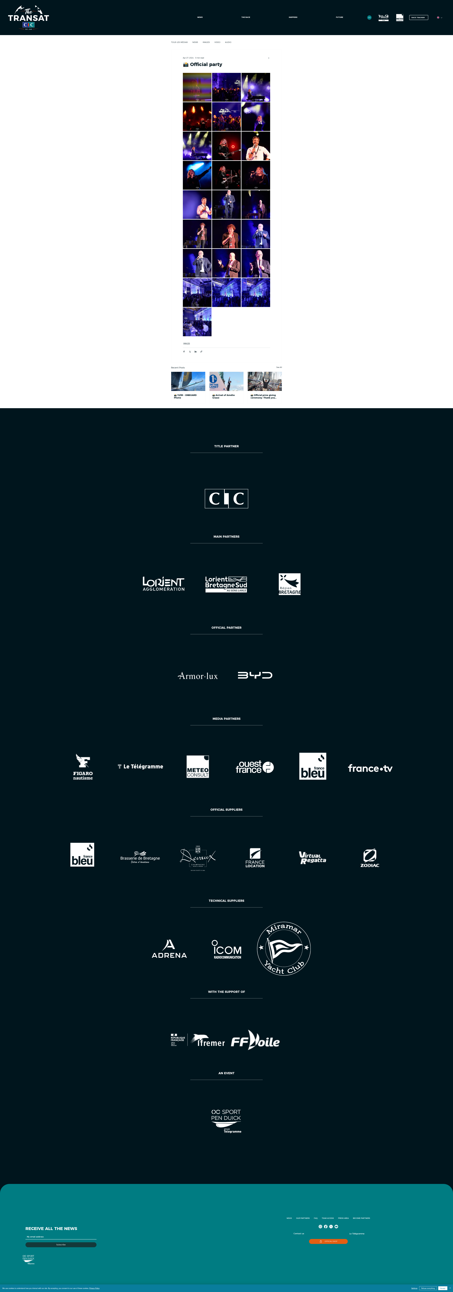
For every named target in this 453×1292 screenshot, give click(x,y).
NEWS (195, 42)
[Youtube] (336, 1226)
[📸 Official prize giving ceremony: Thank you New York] (265, 381)
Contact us (299, 1233)
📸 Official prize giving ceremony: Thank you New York (263, 396)
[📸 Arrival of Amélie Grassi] (227, 381)
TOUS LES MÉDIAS (179, 42)
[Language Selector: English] (439, 17)
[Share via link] (201, 351)
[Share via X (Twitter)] (190, 351)
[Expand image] (197, 87)
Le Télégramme (356, 1234)
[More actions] (268, 57)
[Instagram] (320, 1226)
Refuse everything (428, 1288)
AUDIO (228, 42)
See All (279, 367)
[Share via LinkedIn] (195, 351)
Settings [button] (414, 1288)
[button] (339, 17)
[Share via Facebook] (184, 351)
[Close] (450, 1288)
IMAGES (206, 42)
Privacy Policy (94, 1288)
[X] (331, 1226)
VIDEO (217, 42)
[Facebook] (325, 1226)
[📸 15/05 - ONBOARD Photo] (188, 381)
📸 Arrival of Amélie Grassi (223, 396)
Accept (442, 1288)
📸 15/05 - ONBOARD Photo (185, 396)
